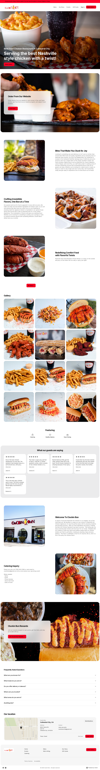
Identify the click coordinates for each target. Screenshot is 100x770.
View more (8, 466)
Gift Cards (75, 7)
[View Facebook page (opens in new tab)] (3, 768)
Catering (26, 753)
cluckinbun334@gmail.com (65, 729)
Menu (55, 7)
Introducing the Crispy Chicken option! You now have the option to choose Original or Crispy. (27, 1)
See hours (80, 736)
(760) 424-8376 (62, 727)
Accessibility (37, 761)
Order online (89, 736)
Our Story (61, 7)
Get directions (89, 721)
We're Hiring (46, 751)
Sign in (83, 7)
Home (26, 749)
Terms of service (28, 761)
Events (68, 7)
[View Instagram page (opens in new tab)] (6, 768)
